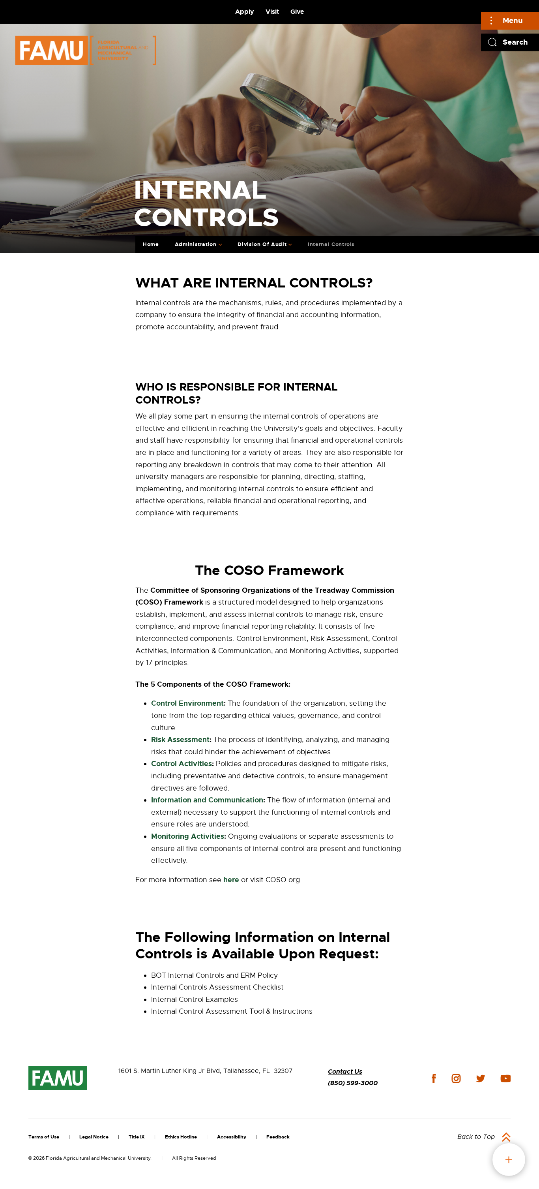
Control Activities (181, 763)
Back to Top (476, 1137)
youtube (506, 1078)
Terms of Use (43, 1137)
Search (515, 42)
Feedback (278, 1137)
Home (151, 244)
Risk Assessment (180, 739)
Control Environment (187, 703)
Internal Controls (331, 244)
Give (297, 12)
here (231, 880)
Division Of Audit (262, 244)
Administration (196, 244)
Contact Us (345, 1071)
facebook (434, 1078)
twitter (480, 1078)
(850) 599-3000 (353, 1083)
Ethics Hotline (181, 1137)
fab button (508, 1159)
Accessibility (231, 1137)
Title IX (137, 1137)
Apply (244, 12)
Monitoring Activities (187, 836)
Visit (272, 12)
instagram (456, 1078)
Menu (513, 20)
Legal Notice (94, 1137)
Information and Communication (207, 800)
